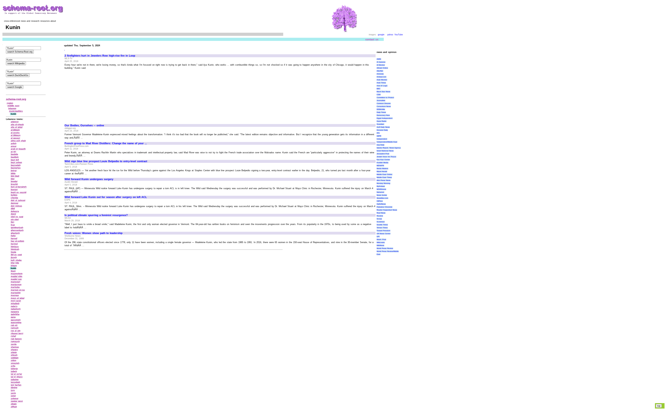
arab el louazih (18, 149)
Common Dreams (384, 103)
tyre (13, 390)
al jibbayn (16, 135)
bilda (13, 173)
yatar (13, 396)
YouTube (398, 34)
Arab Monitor (382, 80)
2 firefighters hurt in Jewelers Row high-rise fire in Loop (100, 55)
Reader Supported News (387, 210)
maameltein (16, 273)
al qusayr (15, 138)
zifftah (14, 407)
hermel (14, 244)
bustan (14, 189)
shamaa (15, 347)
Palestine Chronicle (384, 207)
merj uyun (16, 301)
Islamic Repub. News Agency (389, 148)
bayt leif (15, 160)
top (658, 406)
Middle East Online (384, 174)
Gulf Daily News (383, 127)
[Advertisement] (94, 95)
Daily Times (381, 112)
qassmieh (16, 320)
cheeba (14, 198)
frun (13, 225)
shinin (14, 352)
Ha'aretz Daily (382, 130)
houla (13, 252)
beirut (14, 170)
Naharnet (380, 192)
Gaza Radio (382, 121)
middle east (13, 106)
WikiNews (380, 245)
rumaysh (15, 341)
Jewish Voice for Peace (386, 157)
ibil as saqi (16, 254)
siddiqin (14, 358)
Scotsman (381, 222)
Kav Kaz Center (383, 160)
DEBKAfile (381, 109)
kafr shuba (16, 260)
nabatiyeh (16, 309)
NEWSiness (381, 189)
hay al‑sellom (17, 241)
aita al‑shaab (17, 124)
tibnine (14, 387)
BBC (378, 89)
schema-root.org (16, 99)
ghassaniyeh (17, 230)
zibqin (14, 404)
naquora (15, 312)
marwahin (16, 293)
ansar (14, 146)
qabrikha (15, 314)
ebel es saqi (17, 217)
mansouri (15, 282)
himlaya (15, 246)
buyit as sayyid (18, 192)
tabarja (14, 368)
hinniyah (15, 249)
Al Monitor (381, 65)
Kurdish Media (382, 163)
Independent (382, 139)
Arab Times (381, 83)
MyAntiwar (381, 186)
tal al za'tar (16, 374)
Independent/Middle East (387, 142)
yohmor (14, 398)
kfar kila (15, 263)
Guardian (380, 124)
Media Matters (382, 168)
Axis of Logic (382, 86)
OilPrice (380, 201)
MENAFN (380, 166)
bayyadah (16, 165)
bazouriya (16, 168)
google (381, 34)
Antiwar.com (381, 77)
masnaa (15, 295)
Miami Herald (382, 171)
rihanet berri (17, 333)
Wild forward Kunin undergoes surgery (89, 179)
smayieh (15, 363)
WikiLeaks (381, 242)
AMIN (379, 59)
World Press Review (385, 248)
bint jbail (15, 176)
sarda (14, 344)
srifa (13, 366)
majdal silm (16, 276)
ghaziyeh (15, 233)
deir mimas (16, 206)
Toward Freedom (383, 231)
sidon (13, 360)
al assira (15, 133)
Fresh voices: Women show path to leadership (93, 233)
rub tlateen (16, 339)
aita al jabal (16, 127)
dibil (13, 208)
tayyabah (15, 382)
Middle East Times (384, 177)
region (10, 103)
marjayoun (16, 284)
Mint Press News (383, 180)
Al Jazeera (381, 62)
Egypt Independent (385, 118)
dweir (13, 214)
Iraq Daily (380, 145)
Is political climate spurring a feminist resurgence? (96, 215)
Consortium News (384, 106)
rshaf (13, 336)
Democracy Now (383, 115)
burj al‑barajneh (19, 187)
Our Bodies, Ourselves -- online (84, 125)
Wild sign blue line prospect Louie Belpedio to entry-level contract (106, 161)
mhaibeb (15, 303)
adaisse (15, 122)
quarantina (16, 322)
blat (12, 179)
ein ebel (15, 219)
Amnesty (380, 74)
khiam (14, 265)
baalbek (15, 157)
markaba (15, 287)
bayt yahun (16, 162)
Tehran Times (382, 228)
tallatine (15, 379)
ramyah (14, 328)
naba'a (14, 306)
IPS (378, 133)
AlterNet (380, 71)
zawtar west (17, 401)
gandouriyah (17, 227)
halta (13, 236)
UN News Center (383, 234)
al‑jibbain (15, 130)
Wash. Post (381, 239)
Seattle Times (382, 225)
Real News (381, 213)
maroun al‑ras (18, 290)
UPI (378, 236)
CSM (378, 95)
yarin (13, 393)
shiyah (14, 355)
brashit (14, 184)
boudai (14, 181)
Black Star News (383, 92)
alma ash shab (18, 141)
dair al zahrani (18, 200)
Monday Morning (383, 183)
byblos (14, 195)
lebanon (12, 108)
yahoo (390, 34)
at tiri (13, 151)
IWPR (379, 136)
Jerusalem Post (383, 154)
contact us (371, 39)
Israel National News (385, 151)
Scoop (379, 219)
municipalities (16, 111)
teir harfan (16, 385)
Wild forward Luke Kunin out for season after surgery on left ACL (106, 197)
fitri (12, 222)
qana (13, 317)
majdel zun (16, 279)
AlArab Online (382, 68)
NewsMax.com (382, 198)
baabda (14, 154)
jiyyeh (14, 257)
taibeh (14, 371)
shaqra (14, 349)
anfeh (13, 143)
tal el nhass (17, 377)
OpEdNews (381, 204)
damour (14, 203)
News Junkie (382, 195)
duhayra (15, 211)
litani (13, 271)
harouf (14, 238)
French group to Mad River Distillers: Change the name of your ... (106, 143)
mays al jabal (17, 298)
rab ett (14, 325)
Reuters (380, 216)
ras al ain (15, 331)
